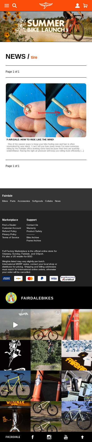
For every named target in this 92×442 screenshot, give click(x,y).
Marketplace (10, 219)
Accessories (24, 201)
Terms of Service (10, 237)
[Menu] (6, 5)
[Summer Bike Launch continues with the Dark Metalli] (15, 416)
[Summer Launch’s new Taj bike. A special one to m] (76, 385)
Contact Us (32, 225)
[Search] (14, 5)
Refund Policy (9, 231)
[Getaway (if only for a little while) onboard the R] (15, 324)
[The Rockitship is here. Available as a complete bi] (46, 324)
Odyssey (6, 254)
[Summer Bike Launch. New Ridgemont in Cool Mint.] (76, 416)
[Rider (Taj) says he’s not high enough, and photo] (46, 355)
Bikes (5, 201)
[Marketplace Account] (77, 5)
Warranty (31, 228)
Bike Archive (33, 237)
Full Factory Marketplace (14, 251)
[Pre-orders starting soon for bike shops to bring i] (15, 355)
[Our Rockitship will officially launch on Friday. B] (76, 324)
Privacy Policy (9, 234)
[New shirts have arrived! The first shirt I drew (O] (76, 355)
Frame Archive (34, 240)
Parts (12, 201)
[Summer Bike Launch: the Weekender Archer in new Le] (15, 385)
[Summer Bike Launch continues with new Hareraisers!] (46, 416)
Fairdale (7, 195)
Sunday (16, 254)
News (16, 56)
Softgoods (37, 201)
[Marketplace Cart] (85, 5)
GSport (39, 254)
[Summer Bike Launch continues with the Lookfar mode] (46, 385)
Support (32, 219)
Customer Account (11, 228)
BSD (29, 256)
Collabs (49, 201)
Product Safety (34, 231)
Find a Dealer (9, 225)
